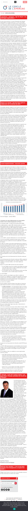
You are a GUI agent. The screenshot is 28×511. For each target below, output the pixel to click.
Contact (20, 499)
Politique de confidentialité (14, 498)
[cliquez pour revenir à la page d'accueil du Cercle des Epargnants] (14, 9)
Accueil (2, 13)
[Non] (26, 506)
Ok (14, 509)
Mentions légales (10, 499)
